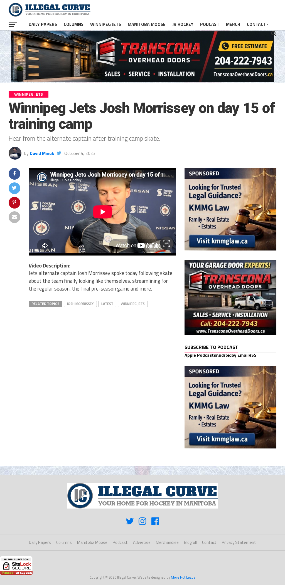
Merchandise (167, 542)
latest (107, 303)
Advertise (142, 542)
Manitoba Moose (147, 24)
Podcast (209, 24)
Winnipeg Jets (105, 24)
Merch (233, 24)
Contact (256, 24)
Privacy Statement (239, 542)
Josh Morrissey (80, 303)
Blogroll (190, 542)
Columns (73, 24)
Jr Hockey (182, 24)
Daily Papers (43, 24)
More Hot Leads (183, 577)
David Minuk (42, 153)
